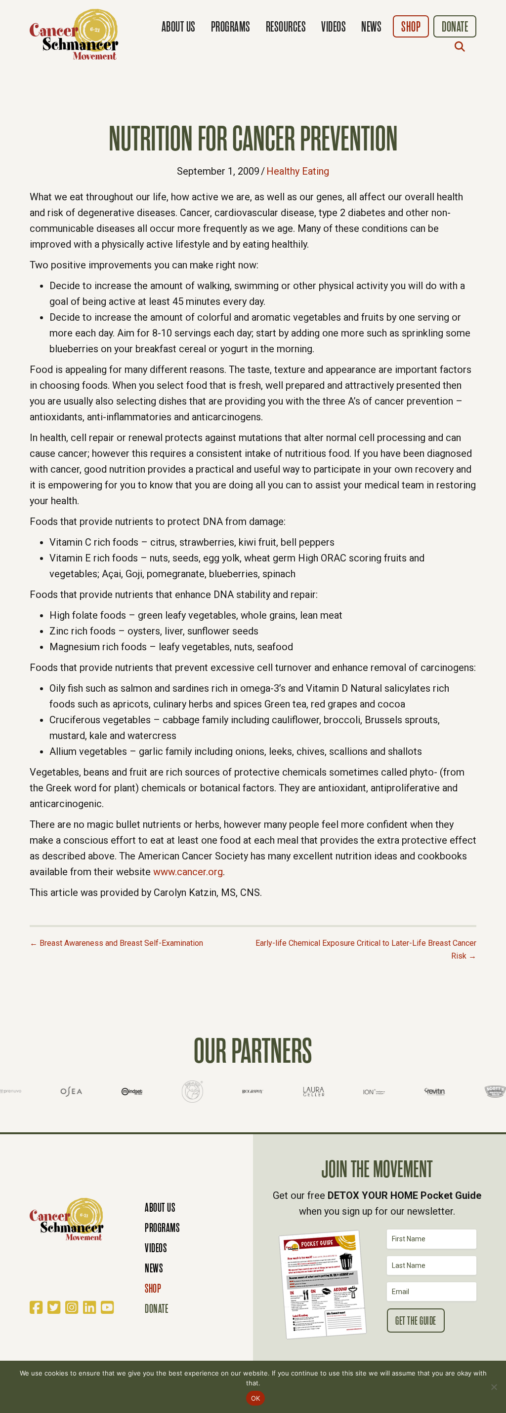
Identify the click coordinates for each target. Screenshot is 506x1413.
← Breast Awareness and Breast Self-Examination (116, 943)
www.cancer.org (188, 872)
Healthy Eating (297, 171)
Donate (455, 27)
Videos (333, 27)
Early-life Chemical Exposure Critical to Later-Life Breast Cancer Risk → (365, 949)
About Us (179, 27)
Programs (231, 27)
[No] (494, 1387)
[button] (462, 46)
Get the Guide (415, 1321)
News (371, 27)
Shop (411, 27)
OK (255, 1398)
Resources (286, 27)
